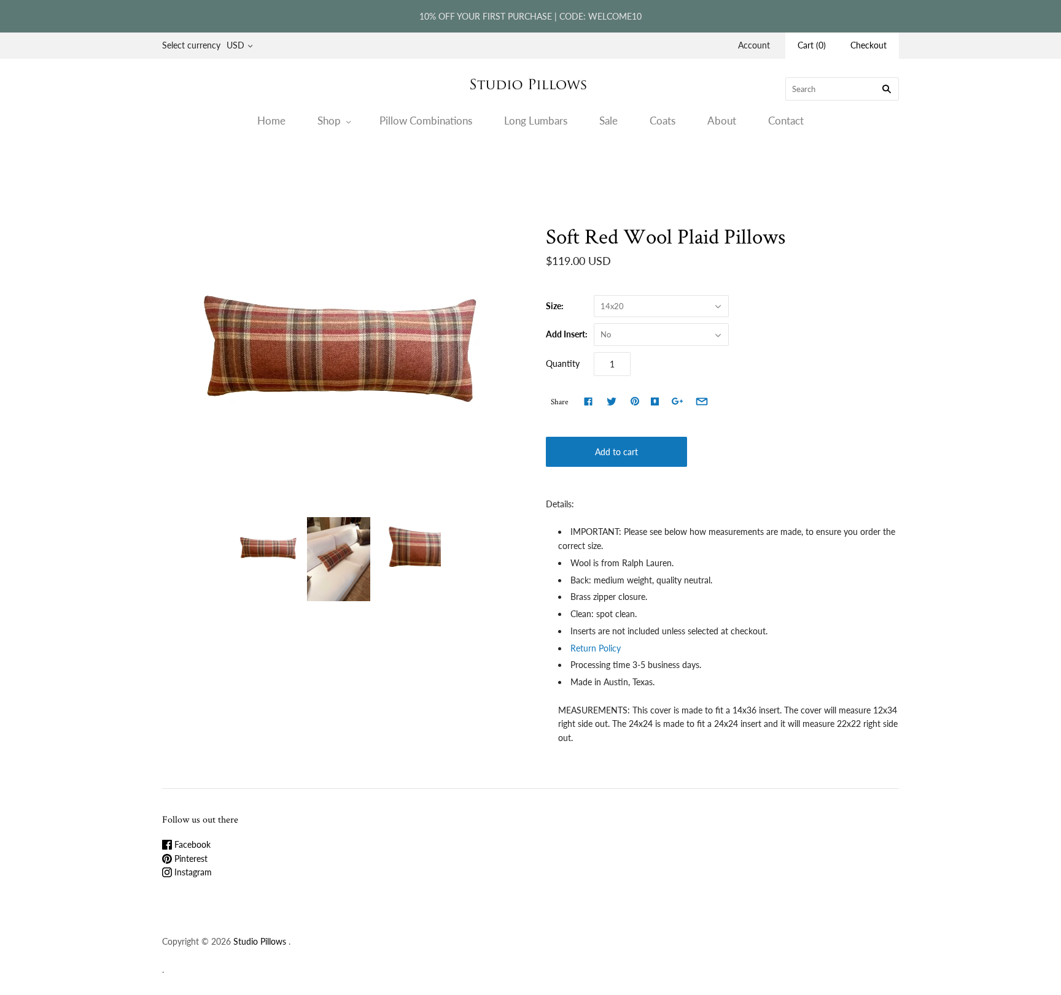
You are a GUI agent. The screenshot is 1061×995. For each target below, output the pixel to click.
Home (271, 120)
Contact (786, 120)
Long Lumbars (535, 120)
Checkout (868, 45)
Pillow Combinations (425, 120)
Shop (329, 120)
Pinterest (190, 858)
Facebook (191, 844)
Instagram (192, 872)
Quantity (563, 363)
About (721, 120)
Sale (608, 120)
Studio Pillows (259, 941)
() (812, 45)
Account (754, 45)
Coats (662, 120)
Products (490, 169)
